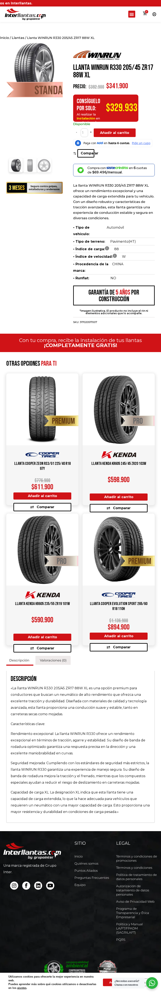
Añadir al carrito (114, 133)
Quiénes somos (86, 863)
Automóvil (115, 227)
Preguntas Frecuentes (91, 878)
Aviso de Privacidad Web (135, 902)
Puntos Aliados (86, 871)
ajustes (21, 987)
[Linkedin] (38, 885)
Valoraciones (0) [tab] (53, 660)
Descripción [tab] (19, 660)
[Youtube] (50, 885)
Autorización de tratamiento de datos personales (132, 890)
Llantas (18, 38)
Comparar (87, 153)
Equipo (80, 885)
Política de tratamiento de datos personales (136, 877)
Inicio (4, 38)
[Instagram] (14, 885)
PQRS (120, 940)
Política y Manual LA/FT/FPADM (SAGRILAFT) (129, 928)
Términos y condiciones (134, 868)
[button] (131, 14)
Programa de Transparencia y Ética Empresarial (132, 913)
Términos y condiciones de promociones (136, 858)
